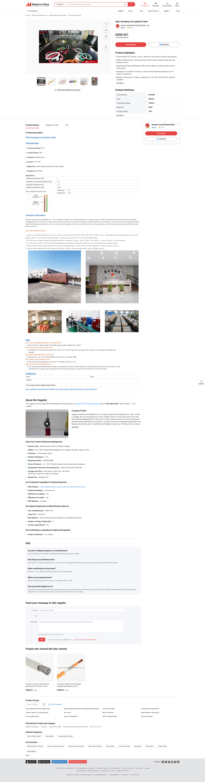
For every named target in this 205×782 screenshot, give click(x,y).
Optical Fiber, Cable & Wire (57, 15)
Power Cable (49, 736)
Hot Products (59, 768)
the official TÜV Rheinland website (87, 404)
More (27, 755)
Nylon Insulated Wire (71, 716)
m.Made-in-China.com (107, 770)
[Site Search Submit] (131, 4)
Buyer (130, 11)
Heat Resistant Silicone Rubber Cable (38, 709)
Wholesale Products (102, 768)
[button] (125, 4)
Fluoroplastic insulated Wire (150, 709)
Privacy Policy (135, 775)
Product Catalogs (56, 704)
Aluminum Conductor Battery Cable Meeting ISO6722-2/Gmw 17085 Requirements (37, 686)
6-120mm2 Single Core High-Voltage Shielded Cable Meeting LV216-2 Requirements (69, 686)
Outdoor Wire (162, 746)
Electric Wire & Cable (34, 736)
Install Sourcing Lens (79, 762)
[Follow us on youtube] (172, 762)
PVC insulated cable (32, 716)
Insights (147, 768)
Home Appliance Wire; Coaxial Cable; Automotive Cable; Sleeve (62, 487)
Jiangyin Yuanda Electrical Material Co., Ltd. (134, 25)
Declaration (125, 775)
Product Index (139, 768)
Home (28, 15)
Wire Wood (137, 746)
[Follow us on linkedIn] (178, 762)
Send (41, 640)
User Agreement (114, 775)
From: (35, 610)
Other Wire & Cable (75, 15)
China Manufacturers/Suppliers (85, 768)
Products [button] (60, 4)
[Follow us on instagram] (169, 762)
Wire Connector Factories (56, 746)
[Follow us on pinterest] (175, 762)
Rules (178, 11)
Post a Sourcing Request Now (85, 640)
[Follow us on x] (166, 762)
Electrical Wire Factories (35, 746)
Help (141, 11)
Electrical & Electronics (39, 15)
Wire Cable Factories (95, 746)
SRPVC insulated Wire (109, 716)
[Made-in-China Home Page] (37, 4)
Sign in (177, 6)
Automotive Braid (146, 716)
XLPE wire (67, 712)
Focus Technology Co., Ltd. (87, 775)
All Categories (33, 11)
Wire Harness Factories (76, 746)
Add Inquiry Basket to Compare (68, 90)
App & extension (153, 11)
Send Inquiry (131, 45)
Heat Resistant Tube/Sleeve (150, 712)
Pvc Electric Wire (124, 746)
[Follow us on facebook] (163, 762)
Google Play (44, 762)
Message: (34, 622)
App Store (31, 762)
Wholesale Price (115, 768)
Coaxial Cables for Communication (37, 712)
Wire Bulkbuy (31, 751)
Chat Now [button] (165, 45)
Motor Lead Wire (107, 712)
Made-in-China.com (93, 770)
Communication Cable (65, 736)
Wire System (110, 746)
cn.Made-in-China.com (122, 770)
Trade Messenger (59, 762)
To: (36, 616)
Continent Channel (127, 768)
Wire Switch (149, 746)
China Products (69, 768)
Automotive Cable (108, 709)
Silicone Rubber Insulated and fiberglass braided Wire (81, 709)
